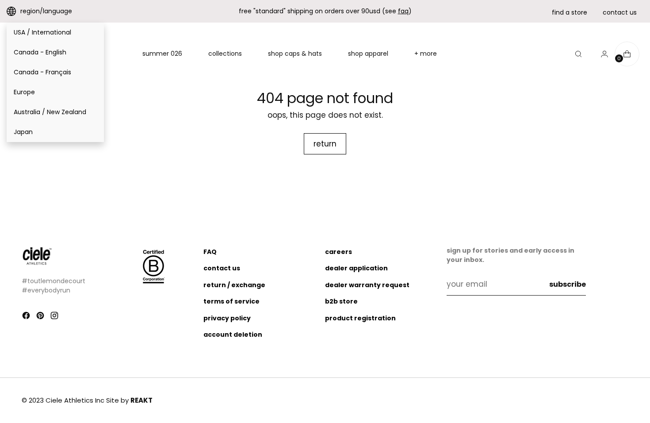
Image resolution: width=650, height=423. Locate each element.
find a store (569, 12)
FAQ (210, 251)
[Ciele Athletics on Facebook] (27, 317)
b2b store (341, 301)
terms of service (231, 301)
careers (338, 251)
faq (403, 11)
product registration (360, 318)
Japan (23, 131)
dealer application (356, 268)
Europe (24, 92)
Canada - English (40, 52)
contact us (620, 12)
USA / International (42, 32)
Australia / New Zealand (50, 112)
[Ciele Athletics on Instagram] (55, 317)
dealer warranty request (367, 285)
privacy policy (227, 318)
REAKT (141, 400)
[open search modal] (578, 54)
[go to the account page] (601, 54)
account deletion (232, 334)
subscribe (567, 284)
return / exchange (234, 285)
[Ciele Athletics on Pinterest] (41, 317)
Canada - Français (42, 72)
